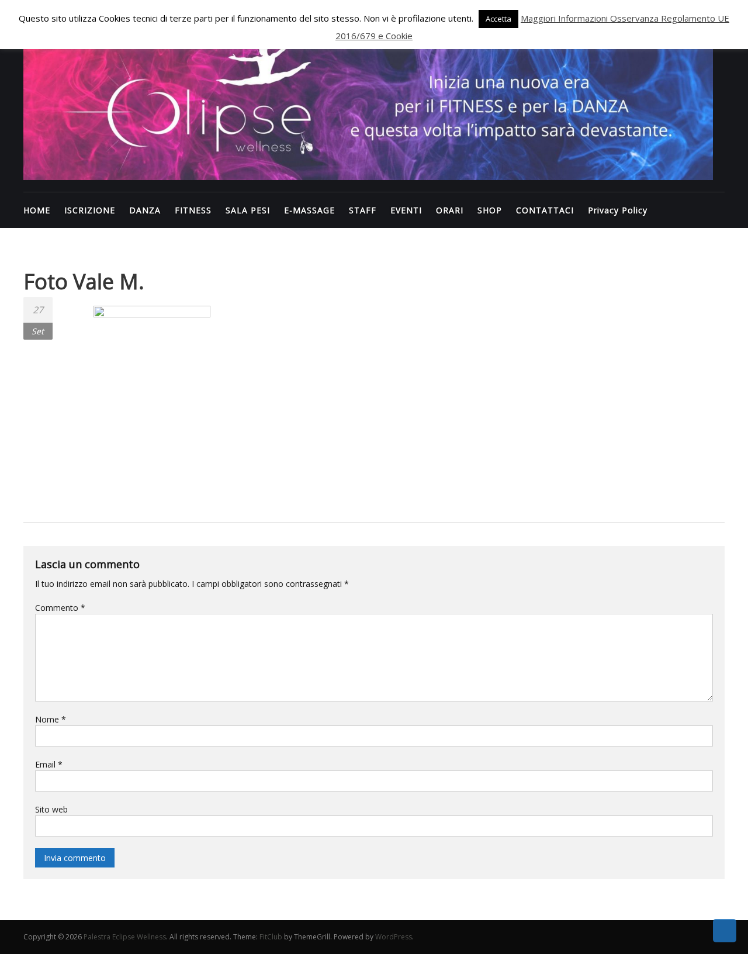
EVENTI (406, 210)
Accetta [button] (498, 18)
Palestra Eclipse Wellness (125, 937)
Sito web (51, 809)
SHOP (489, 210)
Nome (50, 719)
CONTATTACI (545, 210)
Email (49, 764)
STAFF (362, 210)
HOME (36, 210)
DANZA (145, 210)
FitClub (270, 937)
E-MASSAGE (309, 210)
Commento (60, 607)
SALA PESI (248, 210)
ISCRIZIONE (89, 210)
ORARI (449, 210)
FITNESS (193, 210)
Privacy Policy (617, 210)
